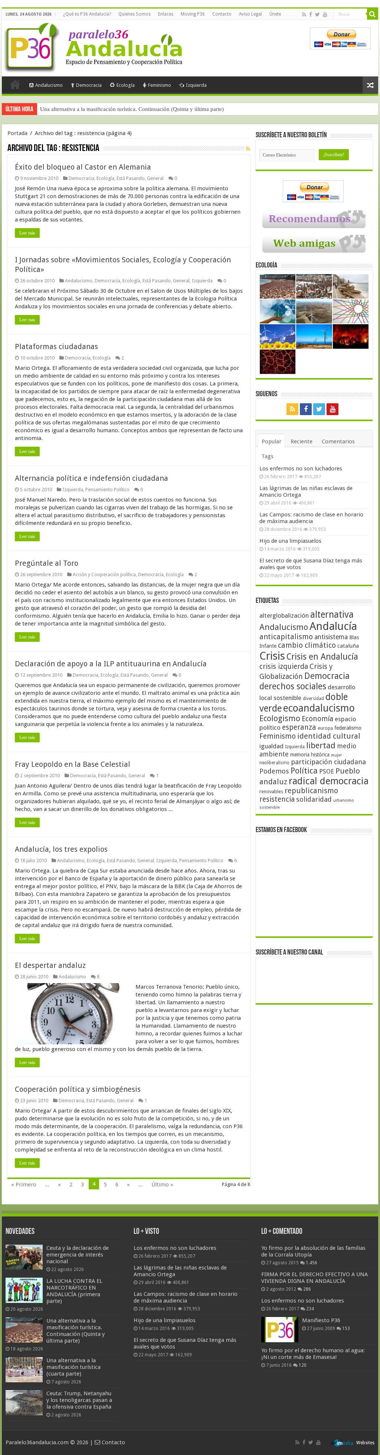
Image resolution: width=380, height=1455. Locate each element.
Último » (162, 1184)
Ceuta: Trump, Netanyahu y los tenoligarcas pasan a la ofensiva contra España (79, 1400)
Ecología (126, 85)
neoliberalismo (274, 762)
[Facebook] (310, 14)
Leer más (27, 233)
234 (310, 1308)
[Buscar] (372, 14)
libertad (320, 745)
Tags (267, 456)
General (155, 178)
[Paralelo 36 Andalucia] (94, 46)
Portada (15, 84)
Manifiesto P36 (321, 1320)
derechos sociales (292, 686)
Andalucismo (49, 85)
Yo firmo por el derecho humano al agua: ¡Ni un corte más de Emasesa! (313, 1353)
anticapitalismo (286, 637)
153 (346, 1328)
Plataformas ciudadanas (56, 346)
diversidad (313, 698)
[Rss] (304, 14)
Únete (275, 14)
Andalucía (333, 626)
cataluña (348, 646)
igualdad (271, 746)
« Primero (23, 1184)
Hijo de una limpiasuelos (290, 541)
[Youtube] (325, 14)
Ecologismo (279, 718)
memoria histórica (310, 755)
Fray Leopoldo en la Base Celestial (72, 764)
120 (303, 1365)
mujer (336, 755)
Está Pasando (131, 178)
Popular (271, 441)
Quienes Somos (134, 14)
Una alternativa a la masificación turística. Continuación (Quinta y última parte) (132, 109)
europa (325, 728)
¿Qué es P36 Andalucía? (87, 14)
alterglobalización (284, 615)
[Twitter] (317, 14)
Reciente (301, 441)
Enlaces (165, 14)
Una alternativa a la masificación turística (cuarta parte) (73, 1367)
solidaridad (314, 799)
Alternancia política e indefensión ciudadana (91, 478)
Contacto (222, 14)
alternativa (332, 614)
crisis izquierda (283, 666)
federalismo (347, 728)
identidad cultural (328, 736)
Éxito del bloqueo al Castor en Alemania (83, 166)
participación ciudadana (328, 762)
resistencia (277, 799)
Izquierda (196, 85)
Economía (317, 719)
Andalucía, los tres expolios (61, 849)
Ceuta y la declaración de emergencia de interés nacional (77, 1255)
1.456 (311, 1262)
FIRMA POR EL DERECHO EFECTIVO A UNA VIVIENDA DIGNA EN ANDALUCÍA (314, 1277)
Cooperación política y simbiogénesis (78, 1089)
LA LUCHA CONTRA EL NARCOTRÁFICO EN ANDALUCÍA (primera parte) (74, 1291)
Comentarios (338, 441)
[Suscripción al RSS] (248, 149)
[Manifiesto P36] (279, 1329)
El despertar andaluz (50, 965)
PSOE (326, 771)
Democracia (89, 85)
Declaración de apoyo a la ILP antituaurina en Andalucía (111, 663)
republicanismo (311, 790)
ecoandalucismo (319, 708)
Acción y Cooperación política (104, 574)
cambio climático (307, 645)
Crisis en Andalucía (322, 657)
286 (307, 1289)
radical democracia (328, 780)
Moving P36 (193, 14)
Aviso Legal (250, 14)
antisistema (331, 637)
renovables (271, 791)
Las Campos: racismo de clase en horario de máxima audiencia (311, 518)
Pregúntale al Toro (46, 563)
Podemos (274, 771)
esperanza (299, 727)
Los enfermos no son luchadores (300, 468)
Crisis (272, 656)
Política (304, 770)
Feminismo (159, 85)
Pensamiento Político (107, 489)
